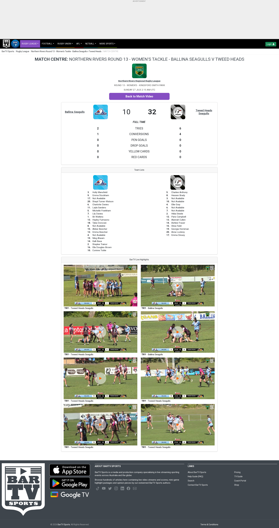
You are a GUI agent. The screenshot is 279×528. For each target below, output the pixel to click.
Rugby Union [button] (64, 43)
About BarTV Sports (197, 472)
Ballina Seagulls (75, 111)
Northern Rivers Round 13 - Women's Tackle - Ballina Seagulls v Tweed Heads (66, 51)
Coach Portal (240, 481)
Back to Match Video (139, 96)
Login (269, 44)
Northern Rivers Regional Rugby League (139, 80)
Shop (236, 485)
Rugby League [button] (29, 43)
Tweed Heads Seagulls (204, 112)
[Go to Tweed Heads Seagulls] (178, 106)
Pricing (237, 472)
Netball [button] (89, 43)
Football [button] (47, 43)
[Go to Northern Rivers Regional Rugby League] (139, 65)
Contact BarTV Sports (198, 485)
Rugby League (22, 51)
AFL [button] (78, 43)
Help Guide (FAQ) (195, 476)
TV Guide (238, 476)
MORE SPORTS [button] (107, 43)
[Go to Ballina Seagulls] (100, 106)
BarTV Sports (8, 51)
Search (191, 481)
